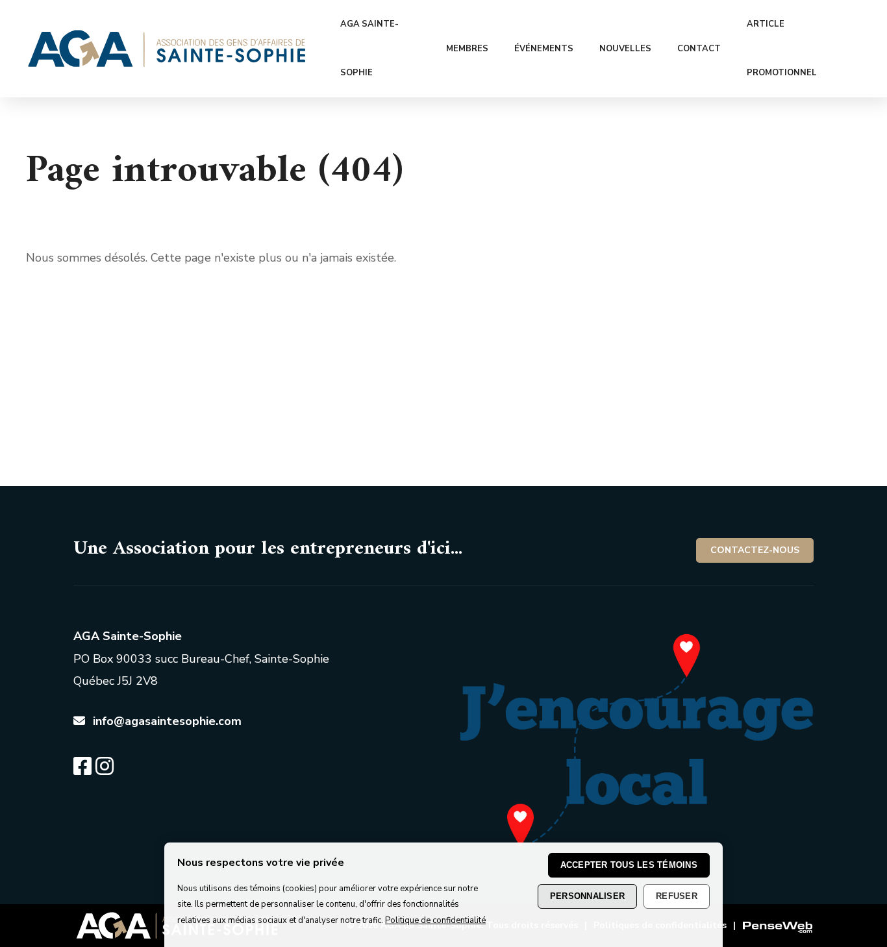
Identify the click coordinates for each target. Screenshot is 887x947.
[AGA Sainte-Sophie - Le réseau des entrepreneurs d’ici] (167, 63)
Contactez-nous (754, 550)
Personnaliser (587, 896)
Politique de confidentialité (435, 920)
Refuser (676, 896)
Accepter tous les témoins (629, 865)
